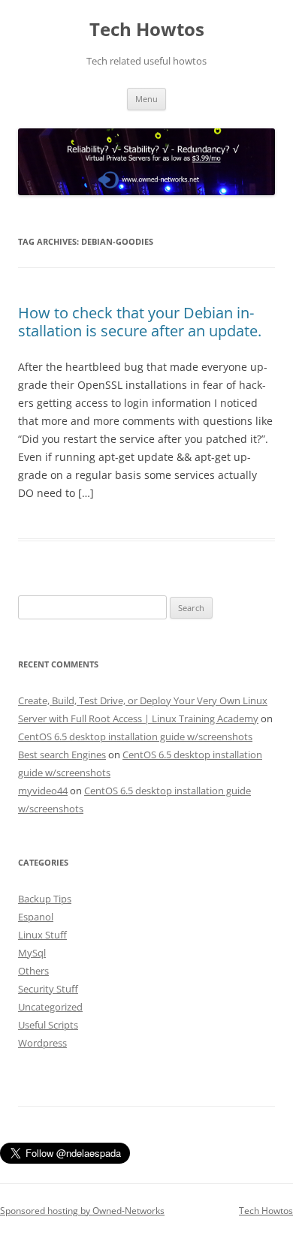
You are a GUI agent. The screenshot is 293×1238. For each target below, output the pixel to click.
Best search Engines (62, 754)
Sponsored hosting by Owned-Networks (82, 1210)
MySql (32, 952)
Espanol (35, 916)
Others (33, 970)
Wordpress (42, 1043)
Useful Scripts (48, 1025)
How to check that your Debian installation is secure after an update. (139, 322)
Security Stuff (48, 989)
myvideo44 (43, 790)
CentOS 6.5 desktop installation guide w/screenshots (135, 736)
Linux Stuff (42, 934)
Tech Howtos (146, 29)
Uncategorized (50, 1007)
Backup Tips (44, 898)
